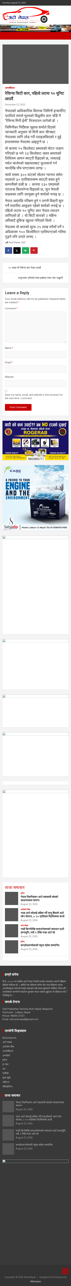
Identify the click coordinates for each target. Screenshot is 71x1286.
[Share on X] (17, 250)
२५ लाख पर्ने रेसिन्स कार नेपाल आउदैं (24, 267)
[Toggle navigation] (6, 36)
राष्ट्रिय (5, 1082)
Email (9, 362)
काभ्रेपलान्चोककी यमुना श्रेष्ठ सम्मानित (40, 945)
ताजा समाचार (15, 887)
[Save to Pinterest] (34, 250)
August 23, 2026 (29, 904)
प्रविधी (5, 1073)
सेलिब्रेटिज (7, 1086)
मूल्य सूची (6, 1077)
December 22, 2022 (15, 104)
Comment (11, 308)
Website (9, 376)
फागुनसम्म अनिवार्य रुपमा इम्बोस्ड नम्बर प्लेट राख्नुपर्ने (40, 277)
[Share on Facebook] (8, 250)
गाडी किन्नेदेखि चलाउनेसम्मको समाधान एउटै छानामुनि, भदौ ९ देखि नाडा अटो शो (42, 930)
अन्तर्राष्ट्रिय (10, 88)
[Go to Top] (65, 1271)
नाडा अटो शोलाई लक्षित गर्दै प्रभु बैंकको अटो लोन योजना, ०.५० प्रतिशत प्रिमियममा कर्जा (42, 914)
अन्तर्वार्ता (6, 1055)
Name (9, 348)
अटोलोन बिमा (25, 909)
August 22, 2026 (29, 949)
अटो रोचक (24, 925)
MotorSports (9, 1037)
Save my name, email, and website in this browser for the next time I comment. (34, 396)
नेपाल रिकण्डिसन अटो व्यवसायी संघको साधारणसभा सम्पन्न (39, 898)
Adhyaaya (35, 1281)
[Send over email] (25, 250)
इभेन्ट (23, 893)
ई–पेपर (5, 1064)
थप (3, 1068)
